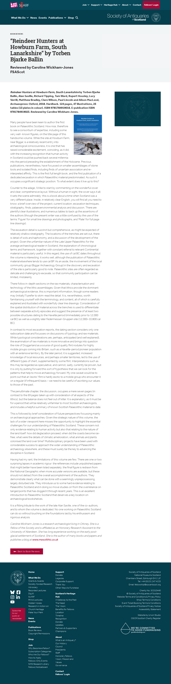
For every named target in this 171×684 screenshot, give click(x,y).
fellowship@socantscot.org (148, 584)
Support (95, 4)
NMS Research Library (38, 664)
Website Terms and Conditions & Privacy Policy (139, 596)
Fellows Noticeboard (38, 667)
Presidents (60, 649)
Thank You (60, 584)
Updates (59, 625)
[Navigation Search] (77, 17)
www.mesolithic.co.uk (45, 539)
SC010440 (156, 590)
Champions (60, 631)
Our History (61, 643)
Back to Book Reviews (29, 551)
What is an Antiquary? (65, 640)
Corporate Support (64, 581)
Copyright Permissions (39, 633)
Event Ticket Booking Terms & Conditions (141, 603)
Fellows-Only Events (38, 660)
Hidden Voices (35, 603)
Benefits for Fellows (64, 609)
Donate (59, 575)
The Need (60, 603)
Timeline (59, 615)
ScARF (31, 596)
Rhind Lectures (35, 599)
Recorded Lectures (37, 590)
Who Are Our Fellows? (38, 654)
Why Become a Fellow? (39, 648)
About (125, 4)
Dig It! (31, 593)
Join (84, 4)
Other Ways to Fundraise (67, 587)
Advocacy (33, 587)
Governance (61, 665)
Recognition (61, 618)
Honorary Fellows (63, 656)
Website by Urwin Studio (149, 615)
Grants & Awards (36, 581)
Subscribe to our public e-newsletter (17, 614)
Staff (57, 652)
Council (59, 646)
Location (59, 612)
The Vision (60, 606)
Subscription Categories (39, 651)
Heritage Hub (111, 4)
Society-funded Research (40, 584)
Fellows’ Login (151, 4)
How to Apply (34, 657)
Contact (137, 4)
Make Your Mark (35, 612)
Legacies (59, 578)
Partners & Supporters (66, 628)
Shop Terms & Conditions (149, 599)
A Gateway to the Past (65, 599)
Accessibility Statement (150, 609)
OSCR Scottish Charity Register (146, 618)
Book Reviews (16, 34)
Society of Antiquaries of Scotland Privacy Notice (138, 606)
